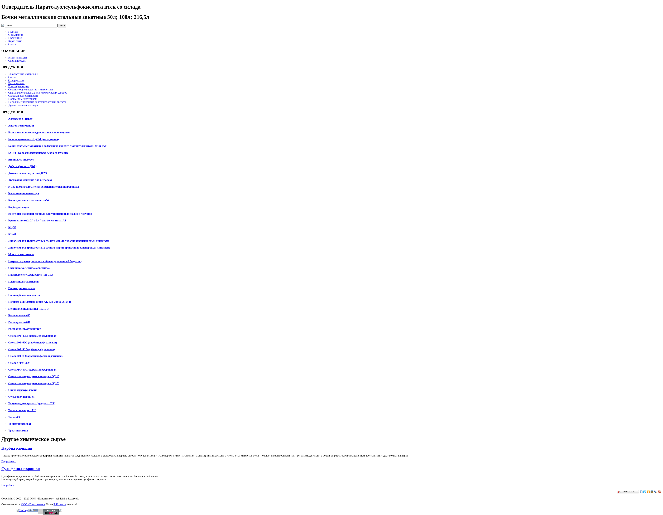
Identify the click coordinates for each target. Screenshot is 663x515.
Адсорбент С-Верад (20, 118)
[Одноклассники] (648, 492)
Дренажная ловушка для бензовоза (30, 179)
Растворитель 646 (19, 322)
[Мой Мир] (652, 492)
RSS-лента (60, 504)
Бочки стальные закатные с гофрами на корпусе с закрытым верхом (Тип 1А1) (57, 145)
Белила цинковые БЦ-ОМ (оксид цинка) (33, 139)
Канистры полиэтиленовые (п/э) (28, 200)
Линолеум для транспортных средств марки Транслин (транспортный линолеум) (59, 247)
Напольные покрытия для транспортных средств (37, 101)
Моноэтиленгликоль (21, 254)
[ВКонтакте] (641, 492)
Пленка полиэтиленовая (23, 281)
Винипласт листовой (21, 159)
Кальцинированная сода (23, 193)
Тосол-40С (14, 417)
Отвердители (16, 80)
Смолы (12, 77)
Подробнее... (8, 461)
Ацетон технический (21, 125)
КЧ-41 (12, 234)
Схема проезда (17, 60)
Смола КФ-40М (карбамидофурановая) (32, 335)
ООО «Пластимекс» (33, 504)
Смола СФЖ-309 (19, 362)
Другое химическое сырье (23, 105)
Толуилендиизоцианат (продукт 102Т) (31, 403)
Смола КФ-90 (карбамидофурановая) (31, 349)
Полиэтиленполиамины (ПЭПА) (28, 308)
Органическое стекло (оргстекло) (29, 267)
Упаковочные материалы (23, 73)
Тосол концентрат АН (22, 410)
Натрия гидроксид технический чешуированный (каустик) (44, 261)
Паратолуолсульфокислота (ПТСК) (30, 274)
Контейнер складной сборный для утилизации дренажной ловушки (50, 213)
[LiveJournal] (655, 492)
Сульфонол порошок (21, 396)
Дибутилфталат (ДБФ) (22, 166)
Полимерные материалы (22, 98)
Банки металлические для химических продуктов (39, 132)
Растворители (16, 83)
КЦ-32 (12, 227)
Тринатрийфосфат (19, 423)
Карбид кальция (18, 207)
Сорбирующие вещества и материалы (30, 89)
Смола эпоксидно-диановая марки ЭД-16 (33, 376)
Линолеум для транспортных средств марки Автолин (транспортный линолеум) (58, 240)
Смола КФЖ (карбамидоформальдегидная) (35, 355)
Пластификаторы (18, 86)
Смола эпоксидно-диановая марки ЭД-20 (33, 383)
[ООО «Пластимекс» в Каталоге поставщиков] (60, 510)
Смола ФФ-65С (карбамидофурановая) (32, 369)
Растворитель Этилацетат (24, 328)
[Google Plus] (659, 492)
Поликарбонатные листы (24, 295)
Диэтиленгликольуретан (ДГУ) (27, 173)
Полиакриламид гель (21, 288)
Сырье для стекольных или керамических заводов (37, 92)
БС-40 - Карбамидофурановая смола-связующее (38, 152)
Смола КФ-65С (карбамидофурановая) (32, 342)
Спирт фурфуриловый (22, 389)
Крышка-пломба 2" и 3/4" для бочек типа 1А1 (37, 220)
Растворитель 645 (19, 315)
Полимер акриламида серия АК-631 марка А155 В (39, 301)
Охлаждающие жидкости (23, 95)
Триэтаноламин (18, 430)
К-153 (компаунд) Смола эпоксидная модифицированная (43, 186)
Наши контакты (17, 57)
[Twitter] (645, 492)
